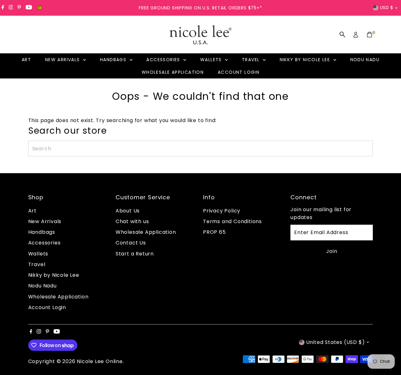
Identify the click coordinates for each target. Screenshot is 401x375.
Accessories (164, 59)
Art (26, 59)
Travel (251, 59)
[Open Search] (342, 34)
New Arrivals (63, 59)
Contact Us (131, 242)
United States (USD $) (335, 342)
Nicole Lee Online (100, 361)
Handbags (114, 59)
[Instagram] (11, 7)
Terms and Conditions (232, 221)
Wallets (211, 59)
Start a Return (135, 253)
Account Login (238, 72)
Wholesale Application (173, 72)
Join (331, 251)
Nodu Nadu (365, 59)
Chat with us (132, 221)
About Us (128, 210)
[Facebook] (3, 7)
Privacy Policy (221, 210)
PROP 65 (214, 232)
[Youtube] (29, 7)
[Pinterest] (19, 7)
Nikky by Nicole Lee (306, 59)
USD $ (386, 7)
